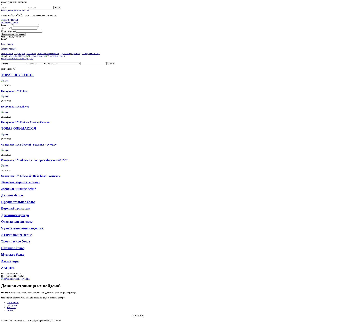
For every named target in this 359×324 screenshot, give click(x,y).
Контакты (31, 53)
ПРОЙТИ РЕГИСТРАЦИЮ (16, 279)
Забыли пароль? (21, 10)
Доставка (65, 53)
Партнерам (19, 53)
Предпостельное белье (18, 202)
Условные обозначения (48, 53)
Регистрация (7, 10)
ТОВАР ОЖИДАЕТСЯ (18, 128)
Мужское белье (12, 254)
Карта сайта (137, 315)
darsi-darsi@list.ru (18, 56)
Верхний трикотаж (15, 208)
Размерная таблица (91, 53)
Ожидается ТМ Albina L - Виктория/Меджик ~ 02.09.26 (34, 160)
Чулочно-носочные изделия (22, 228)
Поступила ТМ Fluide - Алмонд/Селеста (25, 122)
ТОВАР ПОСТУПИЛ (17, 75)
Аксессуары (10, 261)
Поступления (7, 58)
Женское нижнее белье (18, 189)
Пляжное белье (12, 248)
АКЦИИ (7, 268)
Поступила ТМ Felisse (14, 91)
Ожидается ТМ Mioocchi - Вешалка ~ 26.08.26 (29, 144)
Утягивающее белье (16, 235)
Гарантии (75, 53)
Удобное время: (8, 31)
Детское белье (12, 195)
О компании (7, 53)
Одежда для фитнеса (17, 221)
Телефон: (6, 28)
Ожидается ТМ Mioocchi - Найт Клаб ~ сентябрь (30, 175)
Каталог (18, 58)
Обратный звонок (9, 22)
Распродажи (27, 58)
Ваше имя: (7, 25)
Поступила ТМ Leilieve (15, 106)
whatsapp (60, 56)
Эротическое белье (15, 241)
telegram (41, 56)
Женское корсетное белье (20, 182)
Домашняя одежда (15, 215)
